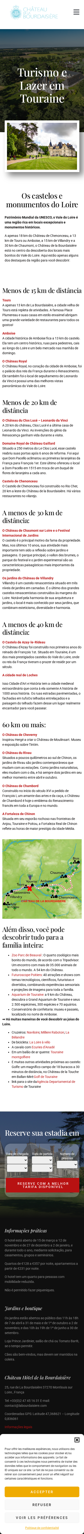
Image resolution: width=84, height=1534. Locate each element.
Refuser (42, 1505)
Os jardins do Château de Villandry (27, 578)
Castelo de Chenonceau (20, 481)
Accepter (42, 1492)
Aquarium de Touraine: (28, 994)
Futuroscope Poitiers (27, 975)
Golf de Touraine (45, 1077)
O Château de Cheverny (19, 735)
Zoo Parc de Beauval (27, 955)
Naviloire (33, 1032)
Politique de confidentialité (42, 1528)
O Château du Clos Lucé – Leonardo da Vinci (35, 420)
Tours (6, 300)
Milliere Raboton (52, 1032)
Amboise (8, 333)
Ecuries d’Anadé (43, 1047)
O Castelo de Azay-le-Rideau (23, 642)
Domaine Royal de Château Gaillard (28, 443)
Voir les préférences (42, 1518)
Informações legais (18, 1427)
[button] (77, 1440)
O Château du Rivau (17, 753)
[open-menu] (76, 12)
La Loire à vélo (39, 1042)
